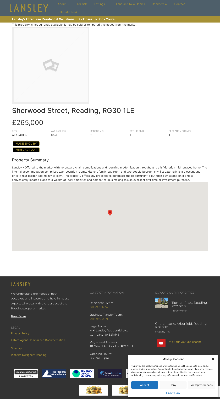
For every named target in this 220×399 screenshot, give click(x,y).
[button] (213, 359)
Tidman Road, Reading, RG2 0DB (190, 304)
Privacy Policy (173, 393)
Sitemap (16, 348)
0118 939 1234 (67, 12)
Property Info (179, 310)
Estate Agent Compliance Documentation (38, 340)
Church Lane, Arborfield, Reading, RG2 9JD (181, 325)
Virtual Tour (26, 149)
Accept (144, 385)
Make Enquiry (26, 143)
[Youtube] (161, 343)
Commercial (159, 4)
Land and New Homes (130, 4)
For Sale (82, 4)
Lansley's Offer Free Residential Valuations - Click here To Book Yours (63, 19)
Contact (179, 4)
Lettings (99, 4)
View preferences (201, 385)
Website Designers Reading (28, 355)
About (62, 4)
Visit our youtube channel (185, 341)
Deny (173, 385)
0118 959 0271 (99, 318)
